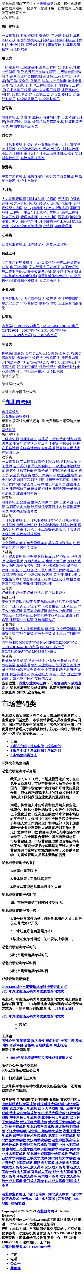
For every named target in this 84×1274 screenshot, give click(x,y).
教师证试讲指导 (19, 122)
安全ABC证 (19, 85)
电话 (13, 1259)
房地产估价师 (61, 203)
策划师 (75, 217)
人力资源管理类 (32, 299)
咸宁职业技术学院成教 (30, 1135)
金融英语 (24, 358)
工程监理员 (63, 76)
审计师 (29, 153)
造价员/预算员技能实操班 (36, 72)
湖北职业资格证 (14, 1194)
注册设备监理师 (68, 665)
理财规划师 (36, 199)
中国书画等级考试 (24, 126)
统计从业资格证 (56, 208)
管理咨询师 (29, 217)
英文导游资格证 (62, 176)
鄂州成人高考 (63, 1172)
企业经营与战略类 (66, 633)
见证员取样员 (44, 262)
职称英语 (54, 45)
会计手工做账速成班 (51, 153)
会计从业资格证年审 (42, 144)
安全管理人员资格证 (44, 267)
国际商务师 (69, 565)
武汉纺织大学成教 (23, 1108)
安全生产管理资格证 (17, 262)
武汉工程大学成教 (33, 1122)
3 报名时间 (53, 746)
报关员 (76, 353)
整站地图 (18, 1203)
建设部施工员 (39, 94)
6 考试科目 (53, 750)
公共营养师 (18, 203)
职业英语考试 (27, 367)
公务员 (64, 353)
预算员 (72, 470)
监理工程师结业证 (43, 85)
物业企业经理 (67, 475)
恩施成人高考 (12, 1167)
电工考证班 (70, 267)
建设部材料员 (49, 99)
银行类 (51, 299)
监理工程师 (66, 67)
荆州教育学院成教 (55, 1149)
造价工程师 (47, 67)
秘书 (27, 208)
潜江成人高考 (33, 1167)
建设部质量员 (27, 99)
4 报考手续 (18, 750)
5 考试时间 (36, 750)
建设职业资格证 (26, 280)
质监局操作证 (49, 280)
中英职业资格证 (63, 362)
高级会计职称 (35, 45)
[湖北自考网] (16, 402)
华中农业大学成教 (23, 1113)
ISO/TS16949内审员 (16, 335)
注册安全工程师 (57, 480)
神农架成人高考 (67, 1163)
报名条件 (38, 1041)
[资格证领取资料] (15, 416)
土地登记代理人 (48, 212)
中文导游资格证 (29, 40)
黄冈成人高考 (48, 1176)
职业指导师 (29, 221)
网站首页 (9, 430)
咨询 (13, 1254)
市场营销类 (44, 4)
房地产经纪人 (39, 203)
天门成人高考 (33, 1181)
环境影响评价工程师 (54, 221)
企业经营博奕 (68, 299)
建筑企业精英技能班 (25, 76)
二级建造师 (59, 35)
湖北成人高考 (44, 1199)
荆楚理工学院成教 (33, 1145)
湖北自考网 (37, 1194)
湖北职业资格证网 (33, 683)
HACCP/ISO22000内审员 (60, 326)
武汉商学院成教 (39, 1140)
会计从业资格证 (14, 144)
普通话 (44, 35)
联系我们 (65, 1199)
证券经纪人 (36, 244)
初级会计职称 (53, 40)
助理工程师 (70, 212)
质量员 (35, 81)
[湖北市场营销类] (15, 763)
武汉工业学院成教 (62, 1135)
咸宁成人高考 (69, 1176)
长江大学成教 (16, 1131)
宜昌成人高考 (41, 1172)
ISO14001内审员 (52, 330)
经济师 (63, 199)
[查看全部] (65, 1008)
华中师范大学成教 (51, 1113)
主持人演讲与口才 (46, 117)
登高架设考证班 (39, 271)
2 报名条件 (36, 746)
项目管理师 (63, 226)
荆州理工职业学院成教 (23, 1149)
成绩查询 (46, 1045)
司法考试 (13, 362)
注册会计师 (15, 45)
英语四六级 (18, 49)
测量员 (19, 353)
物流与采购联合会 (36, 362)
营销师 (48, 226)
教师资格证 (29, 35)
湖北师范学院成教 (40, 1126)
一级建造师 (10, 35)
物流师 (37, 208)
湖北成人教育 (58, 1194)
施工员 (12, 81)
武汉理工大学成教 (62, 1122)
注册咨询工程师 (19, 90)
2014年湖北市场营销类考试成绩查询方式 (33, 991)
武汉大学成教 (48, 1108)
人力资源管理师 (14, 199)
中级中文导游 (27, 181)
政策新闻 (23, 1041)
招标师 (51, 199)
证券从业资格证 (14, 244)
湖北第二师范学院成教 (45, 1131)
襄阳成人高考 (44, 1163)
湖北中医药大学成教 (53, 1117)
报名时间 (52, 1041)
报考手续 (67, 1041)
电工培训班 (18, 267)
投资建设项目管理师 (25, 226)
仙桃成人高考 (55, 1181)
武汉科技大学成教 (51, 1104)
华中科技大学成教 (23, 1117)
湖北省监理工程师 (46, 90)
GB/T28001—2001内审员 (20, 330)
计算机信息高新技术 (47, 122)
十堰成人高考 (19, 1172)
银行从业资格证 (44, 358)
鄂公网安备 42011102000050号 (28, 1247)
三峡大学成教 (37, 1158)
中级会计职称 (49, 149)
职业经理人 (10, 221)
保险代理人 (66, 367)
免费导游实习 (37, 176)
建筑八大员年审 (54, 81)
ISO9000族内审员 (27, 326)
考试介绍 (9, 1041)
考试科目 (16, 1045)
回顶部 (15, 1268)
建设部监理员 (17, 94)
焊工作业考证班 (14, 271)
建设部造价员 (55, 484)
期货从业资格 (56, 244)
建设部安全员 (63, 489)
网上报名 (60, 1045)
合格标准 (31, 1045)
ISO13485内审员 (45, 335)
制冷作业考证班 (65, 271)
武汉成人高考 (55, 1167)
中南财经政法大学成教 (19, 1104)
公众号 (15, 1263)
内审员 (7, 326)
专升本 (27, 1199)
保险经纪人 (47, 367)
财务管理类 (47, 303)
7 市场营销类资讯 (23, 755)
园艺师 (63, 217)
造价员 (48, 76)
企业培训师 (47, 217)
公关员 (53, 353)
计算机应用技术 (32, 371)
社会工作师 (10, 217)
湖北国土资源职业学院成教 (47, 1154)
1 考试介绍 (18, 746)
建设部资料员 (61, 94)
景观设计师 (60, 579)
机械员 (7, 353)
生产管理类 (10, 299)
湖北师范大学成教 (62, 1158)
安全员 (24, 81)
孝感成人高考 (26, 1176)
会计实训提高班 (32, 158)
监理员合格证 (35, 353)
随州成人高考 (12, 1181)
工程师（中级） (22, 212)
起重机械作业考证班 (53, 276)
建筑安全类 (10, 303)
